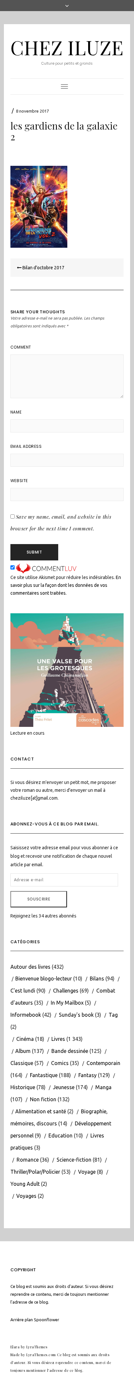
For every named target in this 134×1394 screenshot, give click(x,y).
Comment (20, 347)
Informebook (25, 1015)
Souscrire (38, 899)
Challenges (65, 991)
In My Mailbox (67, 1003)
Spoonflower (46, 1319)
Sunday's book (76, 1015)
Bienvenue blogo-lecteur (43, 978)
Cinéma (25, 1039)
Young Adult (25, 1184)
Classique (21, 1063)
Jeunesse (63, 1087)
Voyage (87, 1172)
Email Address (26, 446)
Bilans (97, 978)
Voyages (26, 1196)
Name (15, 412)
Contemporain (103, 1063)
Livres (58, 1039)
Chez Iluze (66, 47)
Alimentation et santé (40, 1111)
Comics (60, 1063)
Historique (22, 1087)
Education (60, 1135)
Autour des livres (30, 967)
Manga (103, 1087)
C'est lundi (22, 991)
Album (23, 1051)
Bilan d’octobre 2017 (42, 267)
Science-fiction (74, 1160)
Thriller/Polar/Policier (35, 1172)
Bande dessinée (69, 1051)
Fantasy (87, 1075)
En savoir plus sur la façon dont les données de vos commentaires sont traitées (65, 585)
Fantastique (44, 1075)
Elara (15, 1346)
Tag (113, 1015)
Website (19, 480)
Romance (28, 1160)
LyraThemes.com (41, 1354)
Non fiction (43, 1099)
